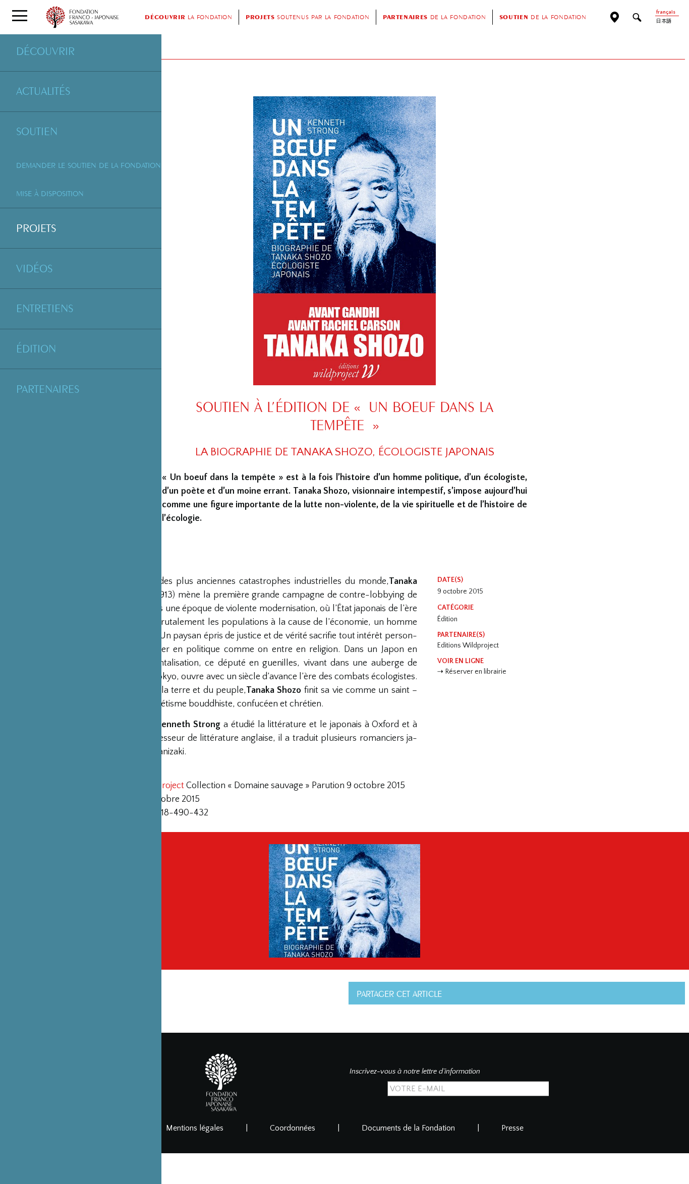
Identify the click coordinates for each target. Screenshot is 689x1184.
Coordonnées (292, 1128)
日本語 (663, 21)
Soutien (37, 131)
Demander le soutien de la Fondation (88, 165)
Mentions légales (194, 1128)
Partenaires (47, 388)
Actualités (43, 90)
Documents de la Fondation (408, 1128)
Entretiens (44, 308)
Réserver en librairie (475, 671)
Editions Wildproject (468, 645)
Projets (36, 227)
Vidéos (34, 268)
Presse (512, 1128)
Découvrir (45, 50)
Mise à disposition (50, 193)
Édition (36, 348)
